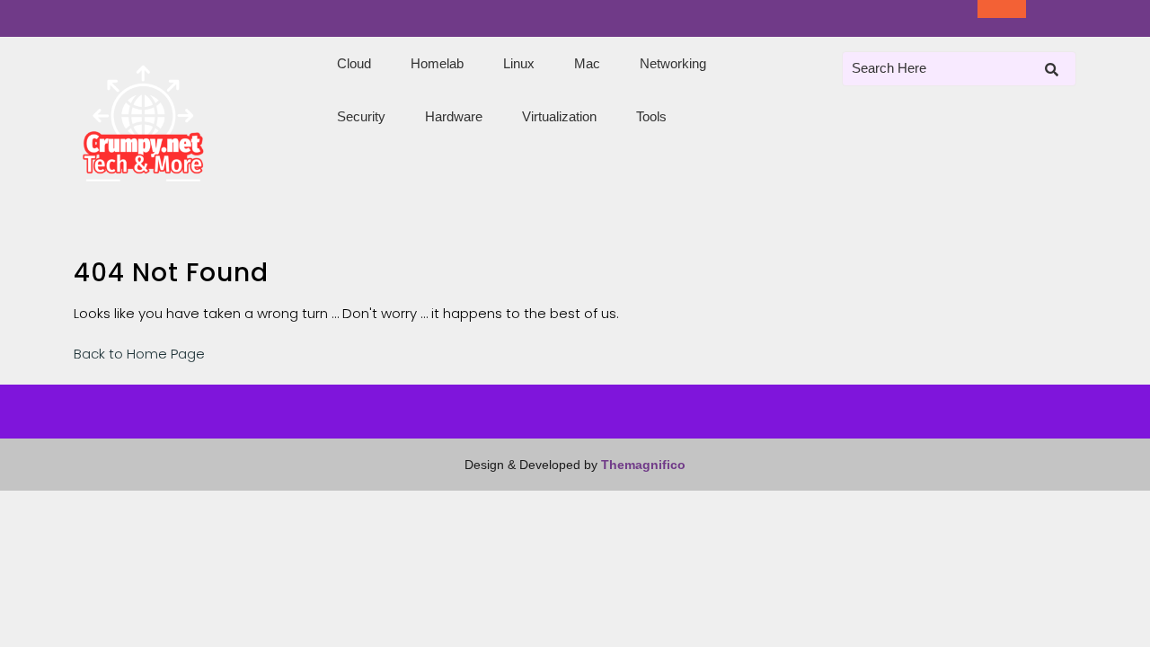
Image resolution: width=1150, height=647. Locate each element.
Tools (651, 116)
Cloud (354, 63)
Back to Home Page (139, 353)
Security (361, 116)
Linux (519, 63)
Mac (587, 63)
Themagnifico (641, 464)
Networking (673, 63)
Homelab (437, 63)
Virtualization (559, 116)
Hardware (453, 116)
